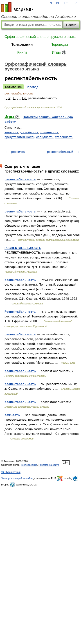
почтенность (49, 132)
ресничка (18, 151)
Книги (22, 52)
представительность (19, 137)
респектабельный (60, 151)
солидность (44, 137)
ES (66, 3)
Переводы (59, 44)
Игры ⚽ (59, 52)
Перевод (31, 87)
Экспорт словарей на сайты (17, 478)
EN (50, 3)
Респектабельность (20, 311)
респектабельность (20, 179)
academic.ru (17, 7)
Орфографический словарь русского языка (40, 37)
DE (58, 3)
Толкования (22, 44)
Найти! (71, 25)
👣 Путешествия (10, 472)
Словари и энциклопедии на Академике (38, 16)
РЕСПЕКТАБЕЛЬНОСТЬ (22, 248)
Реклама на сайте (48, 464)
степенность (64, 137)
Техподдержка (29, 464)
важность (11, 132)
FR (74, 3)
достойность (29, 132)
